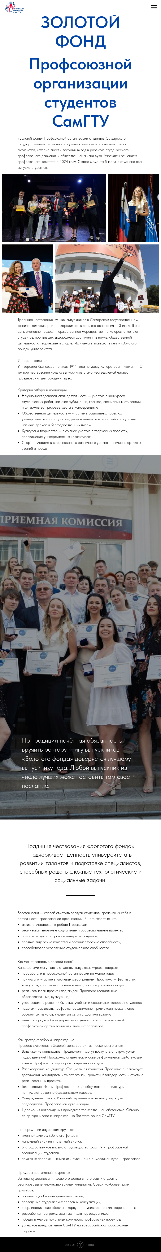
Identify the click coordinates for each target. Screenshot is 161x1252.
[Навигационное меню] (154, 7)
